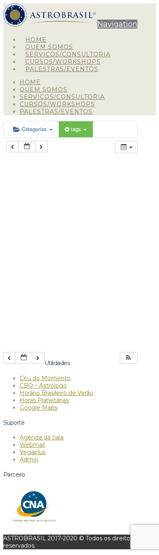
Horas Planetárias (44, 400)
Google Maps (38, 407)
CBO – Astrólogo (43, 385)
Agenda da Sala (42, 437)
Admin (29, 459)
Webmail (32, 444)
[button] (117, 24)
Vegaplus (33, 452)
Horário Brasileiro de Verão (56, 393)
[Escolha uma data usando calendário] (26, 147)
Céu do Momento (45, 378)
